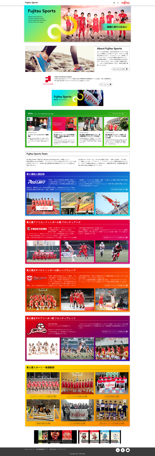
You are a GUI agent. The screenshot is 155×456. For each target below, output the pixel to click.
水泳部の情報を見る (111, 396)
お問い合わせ (53, 449)
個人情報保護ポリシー (42, 449)
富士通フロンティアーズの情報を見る (115, 237)
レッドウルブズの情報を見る (76, 396)
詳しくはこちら (105, 84)
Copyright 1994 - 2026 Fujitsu (77, 453)
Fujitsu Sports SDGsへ (117, 113)
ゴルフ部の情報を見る (76, 423)
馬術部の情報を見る (42, 423)
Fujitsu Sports (31, 2)
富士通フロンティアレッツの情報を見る (114, 331)
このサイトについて (29, 449)
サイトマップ (61, 449)
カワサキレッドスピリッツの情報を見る (42, 396)
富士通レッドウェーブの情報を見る (115, 285)
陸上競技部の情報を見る (119, 189)
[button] (115, 3)
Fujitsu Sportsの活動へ (119, 69)
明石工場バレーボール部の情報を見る (111, 423)
